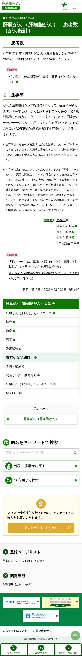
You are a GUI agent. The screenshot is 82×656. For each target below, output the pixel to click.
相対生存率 (64, 237)
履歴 (72, 289)
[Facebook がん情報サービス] (41, 616)
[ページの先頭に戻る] (75, 635)
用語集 (48, 220)
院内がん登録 (65, 226)
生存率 (61, 220)
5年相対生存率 (66, 243)
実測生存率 (64, 231)
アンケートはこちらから (41, 527)
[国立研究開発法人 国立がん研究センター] (21, 602)
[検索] (75, 452)
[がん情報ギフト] (60, 602)
